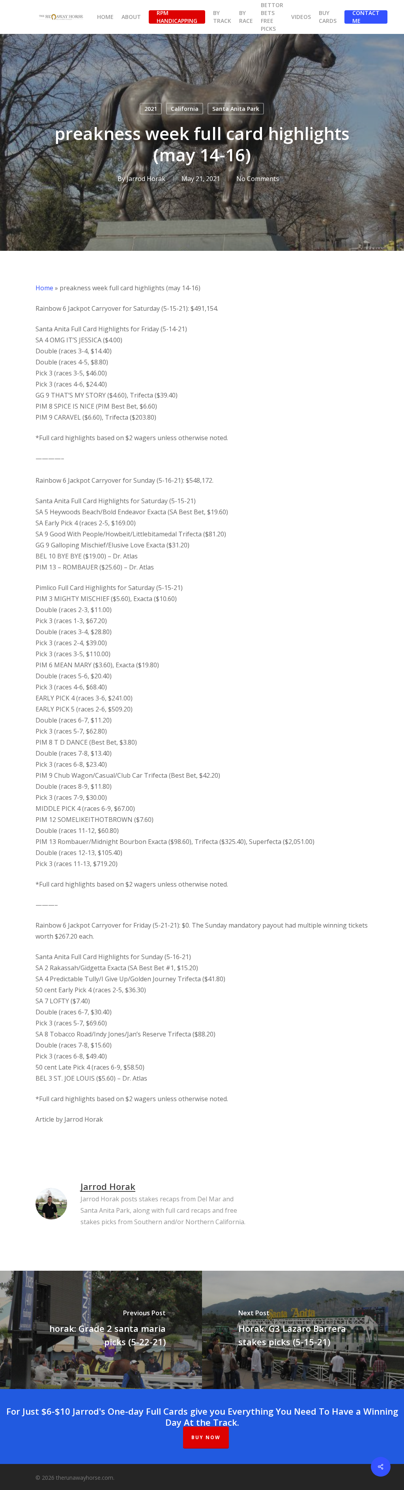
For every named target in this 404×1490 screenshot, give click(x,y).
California (184, 108)
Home (44, 288)
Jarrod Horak (146, 178)
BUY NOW (206, 1437)
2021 (150, 108)
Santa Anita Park (235, 108)
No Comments (257, 178)
